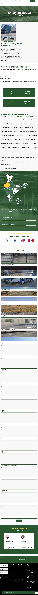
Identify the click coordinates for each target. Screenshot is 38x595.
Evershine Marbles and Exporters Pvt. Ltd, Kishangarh (9, 465)
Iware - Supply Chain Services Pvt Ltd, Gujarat (8, 477)
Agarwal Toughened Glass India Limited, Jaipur (8, 264)
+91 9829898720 (15, 0)
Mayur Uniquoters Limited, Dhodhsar (7, 289)
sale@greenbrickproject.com (8, 0)
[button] (2, 540)
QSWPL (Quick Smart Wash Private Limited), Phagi (8, 329)
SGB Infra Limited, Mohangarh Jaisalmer (7, 276)
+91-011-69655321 (21, 0)
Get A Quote (32, 0)
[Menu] (37, 4)
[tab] (19, 592)
